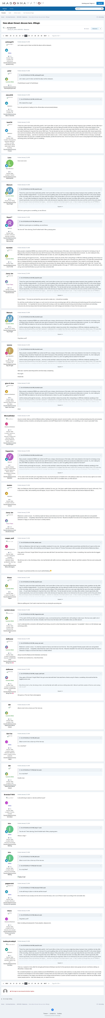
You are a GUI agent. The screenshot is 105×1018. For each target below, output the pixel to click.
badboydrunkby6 (9, 941)
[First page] (3, 36)
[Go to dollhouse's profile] (9, 644)
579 (10, 109)
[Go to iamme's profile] (9, 350)
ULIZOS (37, 99)
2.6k (10, 837)
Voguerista (9, 451)
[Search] (102, 8)
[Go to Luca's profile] (9, 163)
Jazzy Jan (9, 273)
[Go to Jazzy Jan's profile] (9, 279)
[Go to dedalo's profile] (9, 491)
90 (10, 397)
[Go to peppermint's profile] (9, 889)
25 (25, 35)
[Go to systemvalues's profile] (9, 615)
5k (10, 592)
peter (9, 71)
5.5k (10, 624)
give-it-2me (9, 383)
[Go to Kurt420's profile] (9, 253)
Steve (9, 911)
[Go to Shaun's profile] (9, 583)
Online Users (17, 13)
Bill (9, 705)
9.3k (10, 719)
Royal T (9, 217)
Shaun (9, 577)
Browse (5, 8)
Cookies (59, 1013)
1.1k (10, 809)
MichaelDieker (9, 416)
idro (9, 823)
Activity (11, 8)
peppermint (9, 883)
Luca (9, 157)
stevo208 (9, 95)
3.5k (10, 56)
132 (10, 231)
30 (41, 35)
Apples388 (12, 27)
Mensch (9, 185)
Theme (45, 1013)
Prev (6, 35)
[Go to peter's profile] (9, 76)
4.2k (10, 897)
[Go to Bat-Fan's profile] (9, 739)
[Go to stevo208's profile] (9, 100)
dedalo (9, 485)
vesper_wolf (9, 538)
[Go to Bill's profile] (9, 710)
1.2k (10, 925)
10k (10, 199)
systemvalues (9, 610)
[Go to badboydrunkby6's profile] (9, 947)
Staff (10, 13)
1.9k (10, 748)
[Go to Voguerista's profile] (9, 457)
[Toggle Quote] (20, 75)
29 (38, 35)
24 (22, 35)
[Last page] (49, 36)
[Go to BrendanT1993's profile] (9, 800)
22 (16, 35)
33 (10, 136)
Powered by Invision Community (52, 1015)
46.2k (10, 287)
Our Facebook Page (28, 13)
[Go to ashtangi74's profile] (9, 48)
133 (10, 359)
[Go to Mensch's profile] (9, 190)
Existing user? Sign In (88, 3)
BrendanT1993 (9, 794)
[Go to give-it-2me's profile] (9, 389)
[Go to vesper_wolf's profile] (9, 544)
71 (10, 465)
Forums (3, 13)
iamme (9, 345)
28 (35, 35)
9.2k (10, 85)
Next (45, 35)
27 (32, 35)
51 (10, 499)
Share (87, 28)
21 (13, 35)
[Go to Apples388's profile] (4, 28)
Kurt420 (9, 248)
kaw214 (9, 122)
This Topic (95, 8)
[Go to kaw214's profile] (9, 128)
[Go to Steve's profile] (9, 916)
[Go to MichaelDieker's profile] (9, 421)
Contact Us (53, 1013)
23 (19, 35)
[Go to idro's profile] (9, 829)
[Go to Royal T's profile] (9, 223)
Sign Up (100, 3)
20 (10, 35)
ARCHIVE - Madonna (23, 29)
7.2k (10, 262)
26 (29, 35)
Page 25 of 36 (55, 35)
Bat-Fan (9, 734)
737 (10, 552)
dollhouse (9, 639)
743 (10, 430)
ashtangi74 (9, 42)
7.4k (10, 653)
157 (10, 955)
